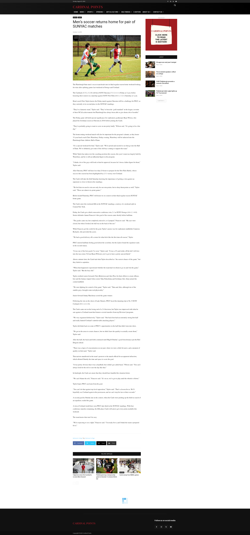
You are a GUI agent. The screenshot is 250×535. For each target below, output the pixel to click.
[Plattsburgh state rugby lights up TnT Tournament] (150, 93)
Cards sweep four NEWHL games (129, 475)
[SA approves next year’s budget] (150, 64)
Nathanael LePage (77, 438)
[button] (174, 5)
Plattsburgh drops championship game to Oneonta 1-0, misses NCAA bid (106, 477)
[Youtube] (176, 1)
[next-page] (77, 483)
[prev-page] (74, 483)
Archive (75, 17)
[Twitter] (173, 1)
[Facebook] (168, 1)
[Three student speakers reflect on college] (150, 74)
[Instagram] (171, 1)
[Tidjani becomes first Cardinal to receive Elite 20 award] (83, 465)
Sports (79, 17)
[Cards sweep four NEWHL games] (130, 465)
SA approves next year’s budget (166, 62)
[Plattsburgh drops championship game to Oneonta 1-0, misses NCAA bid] (107, 465)
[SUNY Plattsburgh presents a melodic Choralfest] (150, 84)
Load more (161, 100)
